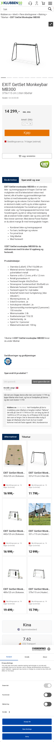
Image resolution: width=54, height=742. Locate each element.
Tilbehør (4, 17)
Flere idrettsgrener (28, 14)
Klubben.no (6, 14)
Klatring (42, 14)
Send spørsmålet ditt (41, 382)
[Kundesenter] (30, 3)
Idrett (15, 14)
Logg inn (37, 3)
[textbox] (17, 382)
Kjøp (27, 133)
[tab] (10, 180)
